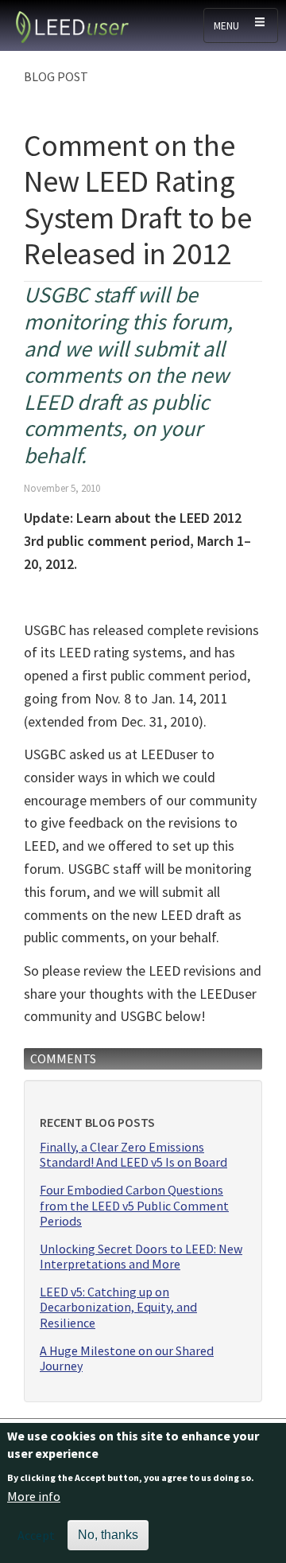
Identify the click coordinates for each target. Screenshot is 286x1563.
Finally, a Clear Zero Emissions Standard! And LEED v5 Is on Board (133, 1155)
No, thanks (108, 1535)
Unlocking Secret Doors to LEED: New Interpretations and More (141, 1256)
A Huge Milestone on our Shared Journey (127, 1358)
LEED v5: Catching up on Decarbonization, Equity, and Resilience (118, 1307)
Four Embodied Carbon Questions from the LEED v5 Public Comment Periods (134, 1205)
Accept (36, 1535)
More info (33, 1496)
